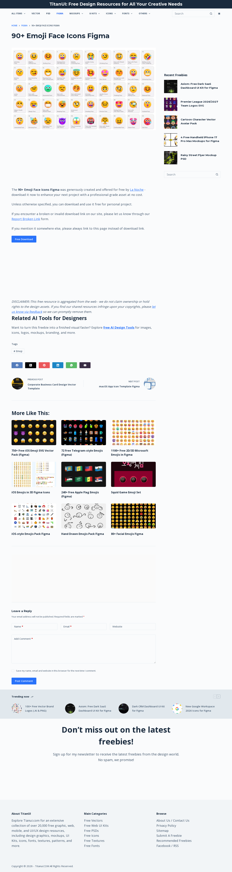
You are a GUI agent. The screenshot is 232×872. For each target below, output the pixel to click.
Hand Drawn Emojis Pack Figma (82, 534)
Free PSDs (91, 831)
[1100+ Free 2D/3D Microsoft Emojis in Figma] (133, 432)
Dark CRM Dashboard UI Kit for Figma (148, 708)
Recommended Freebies (174, 841)
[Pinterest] (44, 365)
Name (18, 626)
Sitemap (162, 831)
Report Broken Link (26, 219)
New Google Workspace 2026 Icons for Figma (200, 708)
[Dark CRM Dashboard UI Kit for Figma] (124, 708)
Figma (60, 13)
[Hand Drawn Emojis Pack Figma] (83, 516)
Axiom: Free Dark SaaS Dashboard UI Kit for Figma (95, 708)
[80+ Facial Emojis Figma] (133, 516)
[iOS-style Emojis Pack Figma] (34, 516)
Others (143, 13)
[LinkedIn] (57, 365)
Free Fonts (92, 846)
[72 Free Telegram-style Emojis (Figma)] (83, 432)
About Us (163, 820)
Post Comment (24, 681)
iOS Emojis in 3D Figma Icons (31, 492)
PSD (48, 13)
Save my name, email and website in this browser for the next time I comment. (56, 670)
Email (67, 626)
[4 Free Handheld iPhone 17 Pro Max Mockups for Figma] (170, 140)
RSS (176, 846)
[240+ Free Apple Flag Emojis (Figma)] (83, 474)
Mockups (74, 13)
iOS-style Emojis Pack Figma (31, 534)
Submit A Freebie (169, 836)
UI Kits (93, 13)
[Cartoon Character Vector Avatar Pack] (170, 122)
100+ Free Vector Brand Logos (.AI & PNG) (39, 708)
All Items (17, 13)
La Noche (137, 190)
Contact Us (181, 820)
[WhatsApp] (71, 365)
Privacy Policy (166, 825)
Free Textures (94, 841)
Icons (109, 13)
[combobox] (189, 174)
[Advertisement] (83, 158)
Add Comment (23, 638)
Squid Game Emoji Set (126, 492)
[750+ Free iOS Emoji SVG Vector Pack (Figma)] (34, 432)
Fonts (125, 13)
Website (117, 626)
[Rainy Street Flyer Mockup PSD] (170, 157)
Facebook (163, 846)
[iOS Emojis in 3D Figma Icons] (34, 474)
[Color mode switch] (219, 13)
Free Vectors (93, 820)
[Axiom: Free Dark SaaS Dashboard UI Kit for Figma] (170, 86)
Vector (36, 13)
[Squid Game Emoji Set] (133, 474)
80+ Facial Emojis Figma (127, 534)
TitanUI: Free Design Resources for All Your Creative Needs (115, 4)
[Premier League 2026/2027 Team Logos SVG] (170, 104)
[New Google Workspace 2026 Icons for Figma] (177, 708)
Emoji (18, 351)
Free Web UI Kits (96, 825)
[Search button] (211, 13)
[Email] (85, 365)
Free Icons (91, 836)
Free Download (24, 239)
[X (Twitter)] (30, 365)
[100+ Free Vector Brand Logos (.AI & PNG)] (17, 708)
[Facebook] (17, 365)
